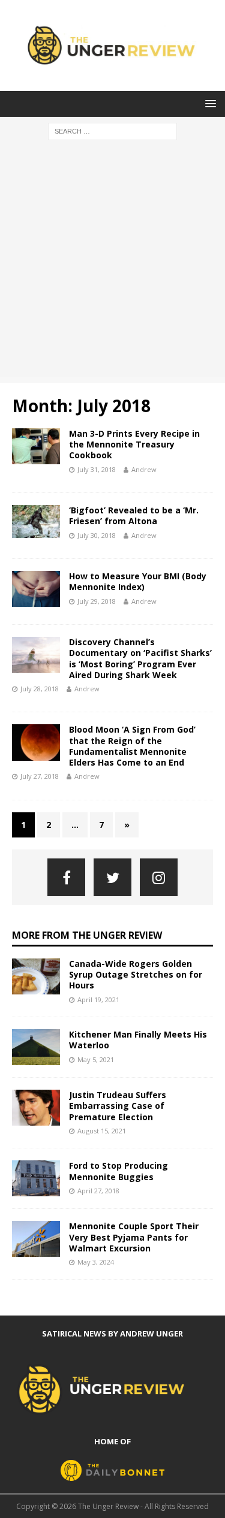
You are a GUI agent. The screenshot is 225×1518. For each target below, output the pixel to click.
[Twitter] (112, 877)
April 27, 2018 (98, 1190)
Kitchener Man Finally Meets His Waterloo (138, 1040)
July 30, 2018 (96, 535)
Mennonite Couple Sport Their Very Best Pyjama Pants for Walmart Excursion (134, 1236)
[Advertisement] (112, 264)
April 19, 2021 (98, 999)
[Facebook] (66, 877)
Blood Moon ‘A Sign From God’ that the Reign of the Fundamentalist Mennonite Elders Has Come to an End (132, 746)
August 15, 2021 (101, 1130)
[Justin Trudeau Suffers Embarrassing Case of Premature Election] (36, 1108)
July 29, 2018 (96, 601)
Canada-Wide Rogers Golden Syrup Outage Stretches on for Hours (135, 974)
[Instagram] (159, 877)
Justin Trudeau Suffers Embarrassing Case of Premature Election (117, 1105)
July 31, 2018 (96, 469)
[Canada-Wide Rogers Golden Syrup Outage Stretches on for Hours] (36, 976)
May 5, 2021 (95, 1059)
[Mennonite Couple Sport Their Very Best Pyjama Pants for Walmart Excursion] (36, 1239)
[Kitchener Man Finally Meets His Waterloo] (36, 1047)
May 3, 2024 (95, 1261)
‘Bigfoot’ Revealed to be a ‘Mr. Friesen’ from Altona (134, 515)
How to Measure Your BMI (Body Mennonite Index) (137, 581)
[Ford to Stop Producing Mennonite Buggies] (36, 1178)
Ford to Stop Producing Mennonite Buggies (118, 1171)
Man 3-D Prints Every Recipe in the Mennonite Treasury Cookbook (134, 444)
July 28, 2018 (39, 688)
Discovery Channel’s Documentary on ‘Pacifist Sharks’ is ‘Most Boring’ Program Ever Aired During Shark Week (140, 658)
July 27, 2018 (39, 776)
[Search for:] (112, 130)
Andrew (144, 469)
